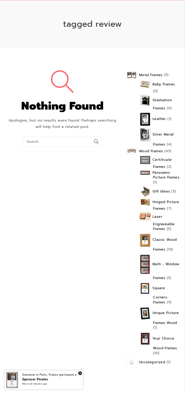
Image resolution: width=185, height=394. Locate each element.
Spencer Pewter (35, 379)
